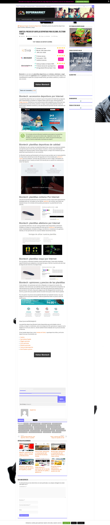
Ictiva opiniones (24, 343)
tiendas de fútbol (41, 332)
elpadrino (23, 36)
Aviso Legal (23, 6)
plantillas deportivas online (35, 432)
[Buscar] (93, 6)
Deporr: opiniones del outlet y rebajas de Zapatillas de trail (57, 436)
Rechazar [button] (74, 523)
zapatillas (46, 201)
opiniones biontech (35, 430)
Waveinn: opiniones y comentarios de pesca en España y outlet (26, 468)
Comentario (23, 486)
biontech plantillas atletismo (39, 425)
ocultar (34, 90)
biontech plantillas (57, 423)
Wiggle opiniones (25, 341)
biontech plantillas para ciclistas (42, 428)
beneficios (51, 227)
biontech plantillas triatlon (58, 428)
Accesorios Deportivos (35, 26)
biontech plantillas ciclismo (54, 425)
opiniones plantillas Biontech (48, 430)
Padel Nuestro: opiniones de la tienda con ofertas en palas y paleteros (42, 470)
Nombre (22, 500)
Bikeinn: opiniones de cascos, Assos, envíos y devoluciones (26, 454)
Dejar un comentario (45, 36)
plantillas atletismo (61, 430)
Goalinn (22, 337)
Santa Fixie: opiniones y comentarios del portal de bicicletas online (42, 454)
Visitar (61, 51)
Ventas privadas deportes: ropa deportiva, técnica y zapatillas (28, 436)
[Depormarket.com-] (32, 12)
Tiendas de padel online (26, 19)
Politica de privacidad (40, 6)
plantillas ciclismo (23, 432)
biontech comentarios (35, 423)
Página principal (23, 26)
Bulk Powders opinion (26, 349)
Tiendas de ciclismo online (39, 19)
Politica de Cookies (30, 6)
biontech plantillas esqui (40, 427)
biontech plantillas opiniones (54, 427)
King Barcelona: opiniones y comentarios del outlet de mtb (56, 469)
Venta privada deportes (26, 347)
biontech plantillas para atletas (26, 428)
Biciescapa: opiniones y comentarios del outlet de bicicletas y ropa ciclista (58, 454)
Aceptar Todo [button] (66, 523)
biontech (26, 423)
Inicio (18, 6)
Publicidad (48, 6)
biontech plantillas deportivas (25, 427)
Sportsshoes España (25, 339)
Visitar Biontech (42, 84)
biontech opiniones (46, 423)
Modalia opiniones (25, 345)
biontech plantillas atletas (25, 425)
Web (20, 510)
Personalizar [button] (81, 523)
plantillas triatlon (57, 432)
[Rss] (84, 6)
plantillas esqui (47, 432)
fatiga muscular (23, 102)
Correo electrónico (24, 505)
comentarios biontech (24, 430)
